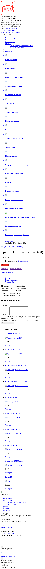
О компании (9, 40)
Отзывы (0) (9, 282)
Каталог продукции (12, 38)
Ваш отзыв (5, 315)
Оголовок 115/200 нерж (14, 461)
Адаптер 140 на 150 (12, 445)
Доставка (6, 508)
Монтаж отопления (17, 48)
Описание (9, 278)
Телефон (4, 563)
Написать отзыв (16, 269)
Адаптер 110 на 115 (12, 397)
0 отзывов (4, 269)
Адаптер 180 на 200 (12, 349)
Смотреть (8, 345)
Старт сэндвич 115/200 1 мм (16, 365)
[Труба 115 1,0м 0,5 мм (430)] (12, 247)
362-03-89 (8, 30)
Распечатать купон (8, 556)
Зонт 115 (8, 477)
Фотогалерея (10, 42)
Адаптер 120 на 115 (12, 413)
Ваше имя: (5, 305)
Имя (2, 565)
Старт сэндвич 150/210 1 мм (16, 381)
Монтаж (8, 44)
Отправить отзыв (7, 323)
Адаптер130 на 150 (12, 429)
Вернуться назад (7, 272)
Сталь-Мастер (23, 261)
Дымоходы (9, 241)
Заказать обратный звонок (10, 32)
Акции (7, 50)
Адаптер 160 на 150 (12, 334)
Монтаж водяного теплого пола (21, 46)
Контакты (9, 51)
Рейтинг (4, 321)
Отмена (4, 567)
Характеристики (11, 280)
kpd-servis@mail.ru (13, 28)
